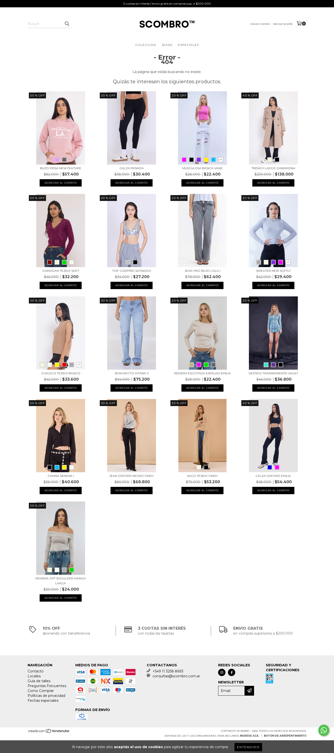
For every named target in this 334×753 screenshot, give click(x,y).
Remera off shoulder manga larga (60, 580)
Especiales (188, 45)
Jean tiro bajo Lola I (202, 270)
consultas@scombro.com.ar (176, 676)
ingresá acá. (249, 735)
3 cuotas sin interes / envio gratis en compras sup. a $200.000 (167, 3)
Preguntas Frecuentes (47, 686)
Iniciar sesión (282, 24)
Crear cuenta (260, 24)
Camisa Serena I (61, 476)
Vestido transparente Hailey (273, 373)
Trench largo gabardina (273, 168)
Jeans (167, 45)
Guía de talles (39, 681)
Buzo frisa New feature (60, 168)
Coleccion (145, 45)
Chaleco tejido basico (60, 373)
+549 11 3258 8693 (168, 671)
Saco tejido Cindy (202, 476)
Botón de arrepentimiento (285, 735)
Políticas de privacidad (46, 695)
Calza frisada (132, 168)
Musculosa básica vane (202, 168)
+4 (220, 159)
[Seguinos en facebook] (231, 672)
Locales (34, 676)
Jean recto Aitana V (132, 373)
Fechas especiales (43, 700)
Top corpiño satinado (131, 270)
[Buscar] (67, 23)
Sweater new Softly (273, 270)
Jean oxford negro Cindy (131, 476)
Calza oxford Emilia (273, 476)
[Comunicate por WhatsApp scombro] (323, 730)
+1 (288, 262)
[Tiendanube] (49, 732)
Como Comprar (41, 691)
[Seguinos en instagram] (221, 672)
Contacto (36, 671)
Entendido (248, 747)
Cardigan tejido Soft (60, 270)
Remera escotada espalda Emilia (202, 373)
